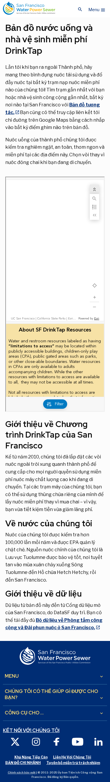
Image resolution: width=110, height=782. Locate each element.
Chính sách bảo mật (21, 772)
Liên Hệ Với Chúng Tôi (72, 757)
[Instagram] (36, 741)
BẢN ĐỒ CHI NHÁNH (23, 763)
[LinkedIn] (98, 741)
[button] (97, 8)
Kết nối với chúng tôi (31, 730)
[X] (15, 741)
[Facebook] (57, 741)
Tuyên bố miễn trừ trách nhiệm (73, 763)
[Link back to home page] (29, 8)
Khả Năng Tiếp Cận (31, 757)
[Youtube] (78, 741)
